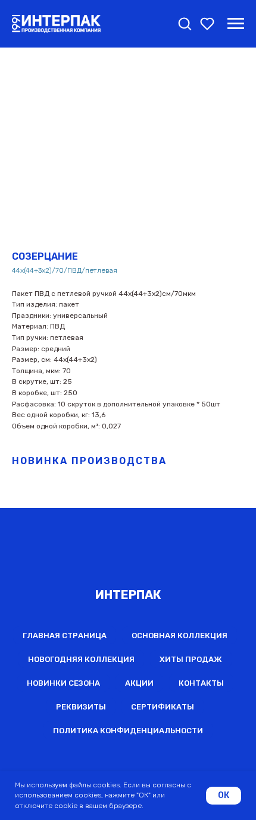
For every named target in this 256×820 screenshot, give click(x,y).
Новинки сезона (63, 683)
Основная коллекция (179, 635)
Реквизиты (81, 706)
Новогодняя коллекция (81, 659)
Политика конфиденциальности (128, 730)
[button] (184, 23)
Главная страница (65, 635)
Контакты (201, 683)
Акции (139, 683)
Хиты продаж (191, 659)
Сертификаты (162, 706)
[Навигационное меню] (235, 24)
